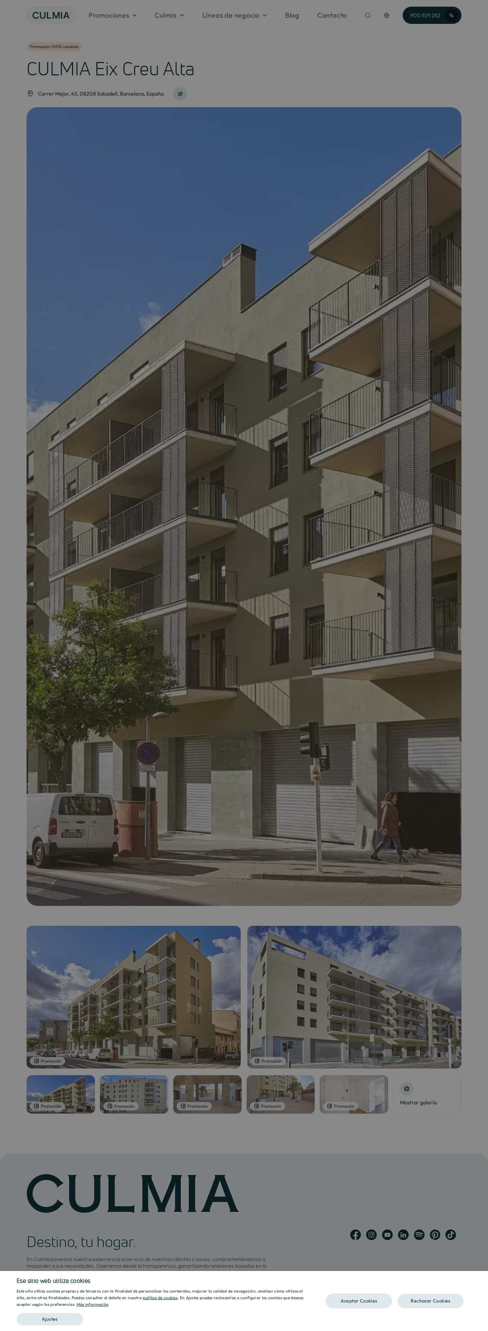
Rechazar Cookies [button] (430, 1301)
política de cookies (160, 1297)
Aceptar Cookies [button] (359, 1301)
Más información (93, 1304)
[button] (163, 1317)
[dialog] (244, 1301)
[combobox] (479, 1279)
